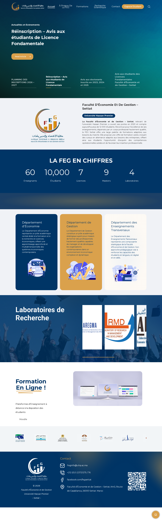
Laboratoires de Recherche (40, 314)
